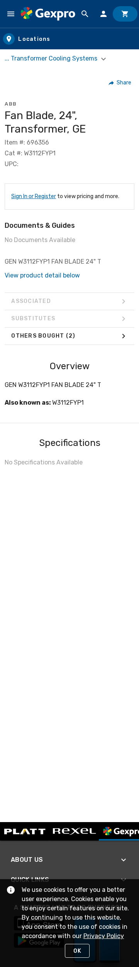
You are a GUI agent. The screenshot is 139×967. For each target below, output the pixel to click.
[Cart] (125, 14)
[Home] (48, 14)
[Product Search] (85, 14)
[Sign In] (103, 14)
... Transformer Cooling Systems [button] (52, 58)
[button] (120, 83)
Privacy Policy (103, 936)
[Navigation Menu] (11, 14)
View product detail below (42, 275)
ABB (11, 104)
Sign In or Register (33, 196)
